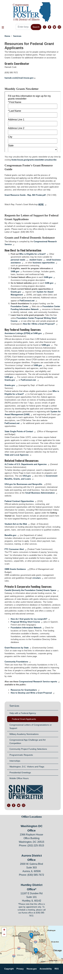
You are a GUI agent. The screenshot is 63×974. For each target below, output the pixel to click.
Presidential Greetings (20, 772)
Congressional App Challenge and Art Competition (27, 741)
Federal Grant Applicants (24, 719)
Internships (14, 761)
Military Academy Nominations (24, 734)
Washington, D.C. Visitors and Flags (26, 766)
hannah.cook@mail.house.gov (19, 78)
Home (7, 36)
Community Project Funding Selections (28, 749)
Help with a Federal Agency (22, 713)
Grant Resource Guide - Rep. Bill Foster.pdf (25, 195)
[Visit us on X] (45, 27)
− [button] (4, 934)
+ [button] (4, 930)
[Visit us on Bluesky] (55, 27)
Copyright (9, 969)
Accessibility (46, 969)
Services (17, 36)
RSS (57, 969)
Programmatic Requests (21, 755)
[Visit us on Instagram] (60, 27)
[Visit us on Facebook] (50, 27)
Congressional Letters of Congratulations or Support (30, 726)
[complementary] (31, 945)
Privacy (20, 969)
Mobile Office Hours (19, 778)
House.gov (32, 969)
